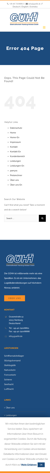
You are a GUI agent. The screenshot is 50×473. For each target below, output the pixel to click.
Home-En (14, 137)
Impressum (15, 142)
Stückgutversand (12, 360)
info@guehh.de (34, 4)
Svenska (34, 7)
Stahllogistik (10, 365)
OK (41, 465)
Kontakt (14, 147)
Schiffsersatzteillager (14, 356)
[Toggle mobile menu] (44, 27)
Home (13, 132)
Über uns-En (16, 185)
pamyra (13, 170)
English (25, 7)
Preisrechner (16, 175)
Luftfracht (9, 389)
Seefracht (8, 384)
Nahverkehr (10, 370)
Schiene (8, 379)
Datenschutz (16, 128)
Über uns (14, 180)
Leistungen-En (17, 166)
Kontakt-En (15, 151)
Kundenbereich (17, 156)
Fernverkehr (10, 375)
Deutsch (16, 7)
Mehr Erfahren (29, 464)
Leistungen (15, 161)
